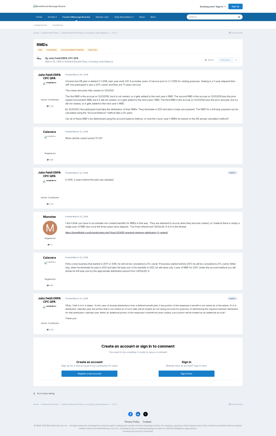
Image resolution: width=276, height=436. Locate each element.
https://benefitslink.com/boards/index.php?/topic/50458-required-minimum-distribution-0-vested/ (116, 232)
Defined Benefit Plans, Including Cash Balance (89, 61)
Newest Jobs (102, 17)
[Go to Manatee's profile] (50, 228)
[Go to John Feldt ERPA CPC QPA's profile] (40, 60)
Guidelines (58, 25)
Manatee (49, 216)
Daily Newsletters (123, 17)
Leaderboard (40, 25)
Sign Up (235, 6)
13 (51, 244)
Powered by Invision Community (138, 431)
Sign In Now (186, 373)
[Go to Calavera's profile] (50, 143)
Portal (39, 17)
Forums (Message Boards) (76, 17)
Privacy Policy (132, 421)
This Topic (226, 17)
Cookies (147, 421)
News (142, 17)
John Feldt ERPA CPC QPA (63, 58)
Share (210, 60)
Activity (52, 17)
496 (51, 159)
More (153, 17)
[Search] (239, 16)
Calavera (49, 131)
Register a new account (89, 373)
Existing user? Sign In (212, 6)
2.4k (51, 106)
